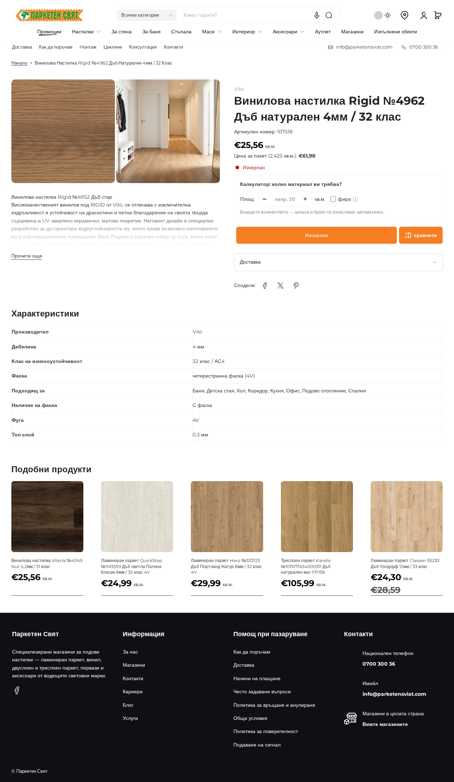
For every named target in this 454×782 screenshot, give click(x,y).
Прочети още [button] (26, 256)
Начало (19, 63)
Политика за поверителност (265, 731)
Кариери (133, 691)
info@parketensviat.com (394, 694)
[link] (265, 285)
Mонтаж (87, 47)
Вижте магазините (385, 724)
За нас (130, 652)
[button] (147, 15)
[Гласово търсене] (316, 15)
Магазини (134, 665)
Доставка (22, 47)
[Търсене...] (328, 15)
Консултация (143, 47)
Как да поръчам (55, 47)
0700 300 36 (378, 664)
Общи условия (250, 718)
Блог (128, 705)
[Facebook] (17, 690)
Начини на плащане (257, 678)
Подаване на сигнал (257, 745)
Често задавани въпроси (262, 691)
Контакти (173, 47)
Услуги (130, 718)
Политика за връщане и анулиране (274, 705)
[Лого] (49, 15)
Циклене (113, 47)
